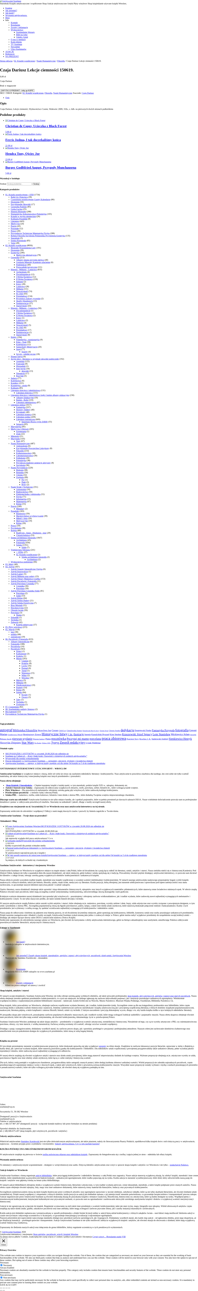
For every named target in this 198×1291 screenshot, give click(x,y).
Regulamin (15, 25)
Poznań (25, 668)
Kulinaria (15, 388)
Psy (23, 480)
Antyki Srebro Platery (20, 600)
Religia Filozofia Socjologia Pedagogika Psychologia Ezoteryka (38, 236)
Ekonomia (15, 202)
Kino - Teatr (21, 342)
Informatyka (21, 499)
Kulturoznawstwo (23, 453)
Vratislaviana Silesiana (20, 550)
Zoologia (20, 477)
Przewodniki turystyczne (26, 267)
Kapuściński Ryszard (100, 734)
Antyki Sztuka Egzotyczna (22, 603)
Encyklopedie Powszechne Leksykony (32, 448)
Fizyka (19, 497)
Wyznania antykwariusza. (16, 15)
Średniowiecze (22, 303)
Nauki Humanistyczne (46, 61)
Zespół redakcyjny (72, 742)
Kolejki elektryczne (24, 625)
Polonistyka (21, 460)
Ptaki (24, 482)
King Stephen (115, 734)
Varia (13, 243)
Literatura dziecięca (24, 393)
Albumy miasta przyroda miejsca (30, 260)
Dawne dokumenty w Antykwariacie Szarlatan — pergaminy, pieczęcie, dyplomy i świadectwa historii (49, 761)
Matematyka (21, 501)
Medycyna (15, 224)
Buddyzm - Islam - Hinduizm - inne (31, 533)
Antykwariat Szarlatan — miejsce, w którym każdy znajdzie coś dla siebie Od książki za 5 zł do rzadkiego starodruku (55, 763)
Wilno (24, 675)
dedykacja (127, 730)
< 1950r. (19, 552)
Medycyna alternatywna (26, 255)
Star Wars (28, 742)
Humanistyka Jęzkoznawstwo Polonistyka (29, 214)
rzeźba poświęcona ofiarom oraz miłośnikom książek (65, 1154)
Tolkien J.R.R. (46, 743)
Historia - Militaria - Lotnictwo (24, 269)
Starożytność (21, 306)
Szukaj (36, 184)
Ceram (55, 730)
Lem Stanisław (161, 734)
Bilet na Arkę (21, 35)
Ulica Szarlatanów (18, 49)
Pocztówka (15, 646)
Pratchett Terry (133, 739)
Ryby (24, 484)
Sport (18, 349)
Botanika (20, 472)
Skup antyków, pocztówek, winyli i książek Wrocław (55, 1234)
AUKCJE (9, 51)
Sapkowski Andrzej (160, 739)
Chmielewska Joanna (74, 731)
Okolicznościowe (23, 685)
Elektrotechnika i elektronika (28, 494)
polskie (14, 634)
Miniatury (20, 509)
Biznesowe (21, 513)
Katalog (8, 8)
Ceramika (20, 586)
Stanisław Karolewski (30, 1141)
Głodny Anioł (22, 37)
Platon (48, 739)
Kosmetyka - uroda (19, 385)
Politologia (20, 458)
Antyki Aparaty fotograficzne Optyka (27, 569)
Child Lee (62, 731)
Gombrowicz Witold (15, 735)
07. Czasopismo (12, 707)
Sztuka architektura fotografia (23, 538)
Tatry (18, 699)
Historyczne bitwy (55, 734)
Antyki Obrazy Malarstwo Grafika (25, 579)
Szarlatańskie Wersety (25, 32)
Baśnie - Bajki (22, 400)
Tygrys (55, 742)
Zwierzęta (20, 704)
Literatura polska (23, 417)
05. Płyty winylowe (13, 627)
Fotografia (20, 542)
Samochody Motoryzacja (26, 347)
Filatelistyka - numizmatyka (28, 339)
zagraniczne (16, 637)
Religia (14, 530)
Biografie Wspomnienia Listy (23, 248)
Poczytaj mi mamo (78, 738)
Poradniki (15, 511)
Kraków (19, 656)
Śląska (19, 615)
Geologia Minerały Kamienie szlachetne (33, 262)
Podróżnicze (21, 265)
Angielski (20, 361)
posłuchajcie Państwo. (179, 1165)
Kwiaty (25, 695)
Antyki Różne (17, 598)
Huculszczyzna (17, 608)
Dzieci (19, 651)
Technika (15, 620)
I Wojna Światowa (24, 277)
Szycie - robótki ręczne (26, 354)
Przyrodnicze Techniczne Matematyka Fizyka (30, 233)
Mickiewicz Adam (180, 734)
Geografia (15, 257)
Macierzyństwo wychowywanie (29, 516)
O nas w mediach (18, 39)
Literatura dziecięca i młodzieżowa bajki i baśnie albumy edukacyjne (40, 395)
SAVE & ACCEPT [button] (8, 1285)
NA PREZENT (12, 56)
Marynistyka (16, 426)
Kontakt (14, 22)
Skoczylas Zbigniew (10, 742)
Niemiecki (20, 373)
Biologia (19, 470)
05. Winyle (10, 629)
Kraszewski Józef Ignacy (137, 734)
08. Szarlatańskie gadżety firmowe (20, 709)
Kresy (18, 284)
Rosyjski (20, 376)
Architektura (21, 540)
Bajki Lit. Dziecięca (19, 197)
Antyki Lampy (17, 574)
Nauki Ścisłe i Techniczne (22, 487)
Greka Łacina (16, 209)
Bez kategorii (11, 712)
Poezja (13, 226)
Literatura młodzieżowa (26, 402)
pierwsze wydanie (22, 738)
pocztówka (58, 738)
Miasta (19, 658)
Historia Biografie (18, 211)
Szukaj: (3, 184)
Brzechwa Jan (44, 730)
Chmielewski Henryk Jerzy (90, 730)
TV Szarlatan (16, 44)
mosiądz (193, 735)
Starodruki (15, 238)
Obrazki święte (17, 610)
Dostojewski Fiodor (143, 730)
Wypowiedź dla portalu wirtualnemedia (22, 758)
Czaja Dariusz (88, 93)
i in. (70, 734)
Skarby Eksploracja (24, 301)
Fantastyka (20, 407)
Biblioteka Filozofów (25, 730)
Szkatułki (15, 617)
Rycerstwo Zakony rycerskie (28, 298)
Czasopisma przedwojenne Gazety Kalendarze (30, 199)
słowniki (25, 371)
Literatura (15, 221)
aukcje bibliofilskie (43, 1175)
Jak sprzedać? (11, 10)
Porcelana (20, 588)
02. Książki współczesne (24, 61)
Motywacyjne (22, 521)
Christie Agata (104, 730)
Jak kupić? (9, 13)
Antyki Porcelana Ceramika (22, 583)
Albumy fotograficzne (20, 641)
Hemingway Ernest (32, 734)
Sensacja (20, 424)
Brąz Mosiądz (17, 605)
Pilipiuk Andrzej (39, 739)
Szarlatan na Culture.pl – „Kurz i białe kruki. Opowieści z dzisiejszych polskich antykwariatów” (46, 756)
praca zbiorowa (114, 738)
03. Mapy (9, 564)
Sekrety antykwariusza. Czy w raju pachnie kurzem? (77, 1144)
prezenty (102, 1046)
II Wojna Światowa (24, 279)
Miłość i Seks (22, 518)
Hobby (14, 337)
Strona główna (6, 61)
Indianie (19, 282)
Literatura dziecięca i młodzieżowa (25, 390)
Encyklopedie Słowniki (21, 204)
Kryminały (20, 412)
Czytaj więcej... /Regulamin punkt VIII (109, 1237)
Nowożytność (22, 291)
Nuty (18, 441)
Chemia (19, 475)
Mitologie (15, 436)
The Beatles (37, 743)
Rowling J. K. (145, 739)
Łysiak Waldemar (93, 743)
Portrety (19, 687)
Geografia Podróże (19, 207)
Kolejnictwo (21, 344)
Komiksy (15, 383)
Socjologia (20, 465)
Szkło (24, 547)
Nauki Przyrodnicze (19, 468)
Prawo (13, 231)
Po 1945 (19, 294)
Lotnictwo (20, 286)
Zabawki (14, 622)
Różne (19, 504)
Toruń (24, 670)
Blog (7, 18)
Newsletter (15, 47)
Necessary (7, 1265)
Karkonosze (21, 654)
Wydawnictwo (17, 30)
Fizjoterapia (21, 431)
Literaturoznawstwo (24, 455)
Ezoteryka (15, 253)
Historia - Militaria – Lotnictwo (24, 308)
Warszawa (26, 673)
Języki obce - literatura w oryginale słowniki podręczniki (35, 359)
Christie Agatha (114, 731)
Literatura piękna (18, 405)
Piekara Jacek (5, 739)
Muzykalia (15, 439)
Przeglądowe (21, 296)
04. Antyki (9, 567)
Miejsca (19, 680)
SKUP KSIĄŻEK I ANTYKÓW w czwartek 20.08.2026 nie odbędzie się (37, 754)
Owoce (25, 697)
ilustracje (78, 734)
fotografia (182, 730)
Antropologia (21, 446)
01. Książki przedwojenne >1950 (19, 195)
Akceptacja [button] (87, 1237)
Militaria (19, 289)
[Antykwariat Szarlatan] (10, 1)
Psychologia (16, 528)
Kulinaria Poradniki (19, 219)
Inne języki (21, 368)
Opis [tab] (7, 97)
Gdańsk (25, 661)
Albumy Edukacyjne (25, 397)
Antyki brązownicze (19, 571)
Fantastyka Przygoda (163, 730)
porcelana (95, 738)
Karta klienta (16, 42)
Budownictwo (22, 492)
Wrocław (25, 678)
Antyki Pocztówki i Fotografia (24, 581)
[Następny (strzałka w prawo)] (4, 1290)
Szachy (25, 352)
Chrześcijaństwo (23, 535)
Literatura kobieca (24, 414)
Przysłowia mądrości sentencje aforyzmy (33, 463)
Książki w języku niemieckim (23, 216)
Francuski (20, 364)
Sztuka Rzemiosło (18, 240)
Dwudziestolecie (23, 274)
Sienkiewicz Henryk (180, 738)
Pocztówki (15, 649)
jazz (12, 632)
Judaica (14, 378)
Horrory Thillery (23, 410)
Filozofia (61, 61)
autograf (6, 730)
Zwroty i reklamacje (19, 27)
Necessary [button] (4, 1262)
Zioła (18, 434)
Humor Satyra (17, 356)
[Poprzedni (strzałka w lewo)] (1, 1290)
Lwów (24, 666)
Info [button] (7, 20)
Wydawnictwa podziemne (22, 562)
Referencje (10, 54)
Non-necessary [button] (6, 1275)
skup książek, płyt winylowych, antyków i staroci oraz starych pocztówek (159, 996)
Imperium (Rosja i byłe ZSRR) (35, 422)
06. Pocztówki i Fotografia (16, 639)
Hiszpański (21, 366)
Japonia (87, 734)
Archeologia (21, 272)
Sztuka (19, 545)
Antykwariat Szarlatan (11, 1232)
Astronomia (21, 489)
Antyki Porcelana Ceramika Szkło (25, 591)
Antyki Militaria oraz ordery (23, 576)
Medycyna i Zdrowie (20, 429)
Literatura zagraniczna (25, 419)
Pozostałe (15, 228)
